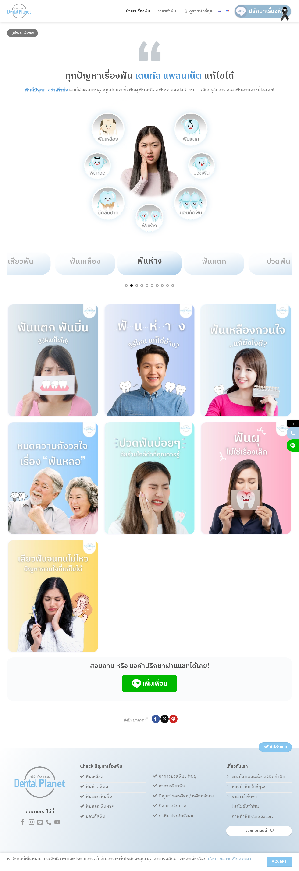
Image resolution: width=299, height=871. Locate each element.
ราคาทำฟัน (166, 11)
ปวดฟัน (278, 261)
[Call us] (48, 822)
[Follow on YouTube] (57, 822)
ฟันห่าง (149, 261)
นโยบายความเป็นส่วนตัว (229, 859)
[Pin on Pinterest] (173, 719)
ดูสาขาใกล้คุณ (201, 11)
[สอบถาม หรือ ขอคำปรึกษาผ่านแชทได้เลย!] (293, 445)
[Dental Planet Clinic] (25, 11)
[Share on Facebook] (156, 719)
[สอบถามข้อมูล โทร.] (293, 433)
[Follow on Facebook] (23, 822)
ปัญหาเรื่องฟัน (138, 11)
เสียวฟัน (21, 261)
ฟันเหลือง (85, 261)
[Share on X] (164, 719)
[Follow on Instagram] (31, 822)
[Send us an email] (40, 822)
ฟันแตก (214, 261)
